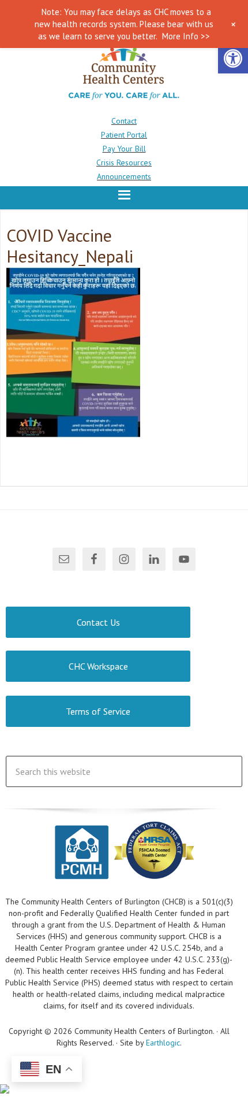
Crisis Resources (124, 162)
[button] (233, 58)
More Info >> (186, 36)
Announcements (124, 176)
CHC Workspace (98, 666)
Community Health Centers (124, 73)
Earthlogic (163, 1042)
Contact (124, 121)
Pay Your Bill (124, 148)
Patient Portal (124, 135)
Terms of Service (98, 711)
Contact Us (98, 622)
